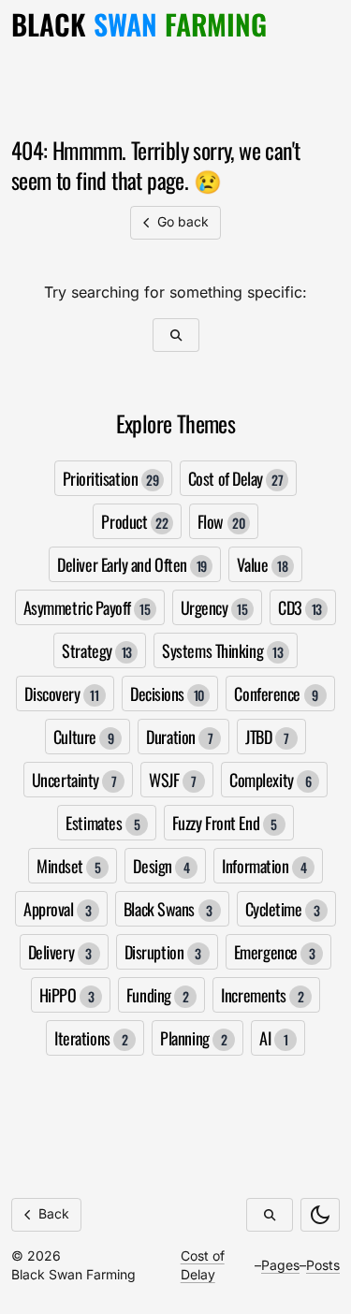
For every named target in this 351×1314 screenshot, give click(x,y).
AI (273, 1038)
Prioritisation (111, 478)
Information (264, 866)
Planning (193, 1038)
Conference (275, 693)
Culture (83, 736)
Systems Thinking (222, 650)
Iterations (90, 1038)
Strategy (97, 650)
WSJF (173, 779)
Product (134, 521)
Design (161, 866)
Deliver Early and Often (132, 564)
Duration (179, 736)
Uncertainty (74, 779)
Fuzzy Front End (224, 822)
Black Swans (168, 909)
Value (262, 564)
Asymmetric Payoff (86, 607)
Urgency (214, 607)
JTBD (267, 736)
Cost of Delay (236, 478)
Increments (262, 995)
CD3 (300, 607)
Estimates (102, 822)
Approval (57, 909)
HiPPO (67, 995)
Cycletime (282, 909)
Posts (323, 1265)
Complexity (270, 779)
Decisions (167, 693)
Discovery (61, 693)
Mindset (69, 866)
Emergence (274, 952)
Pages (280, 1265)
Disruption (162, 952)
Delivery (60, 952)
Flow (220, 521)
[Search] (176, 335)
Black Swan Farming (73, 1274)
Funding (157, 995)
